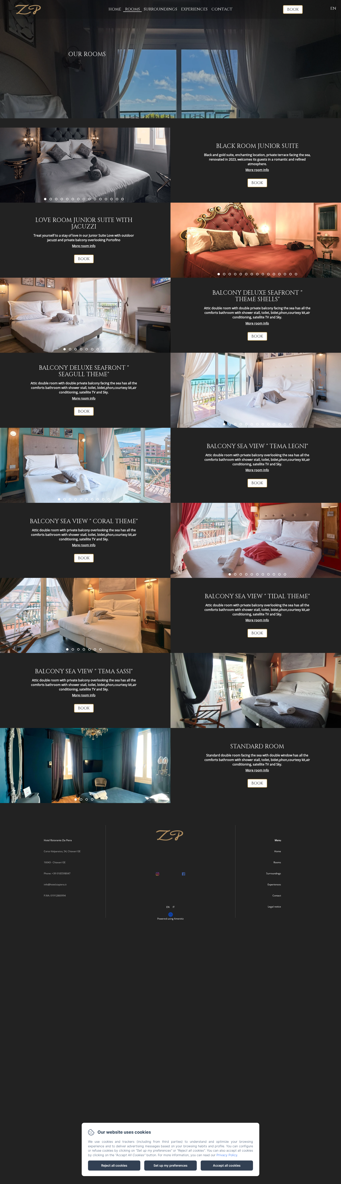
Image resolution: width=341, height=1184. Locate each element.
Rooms (132, 9)
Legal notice (274, 906)
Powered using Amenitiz (170, 918)
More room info (257, 170)
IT (174, 907)
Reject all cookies (114, 1165)
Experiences (194, 9)
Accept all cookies (227, 1165)
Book (293, 9)
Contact (221, 9)
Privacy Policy (226, 1155)
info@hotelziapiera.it (55, 884)
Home (115, 9)
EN (168, 907)
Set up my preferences (170, 1165)
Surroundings (160, 9)
